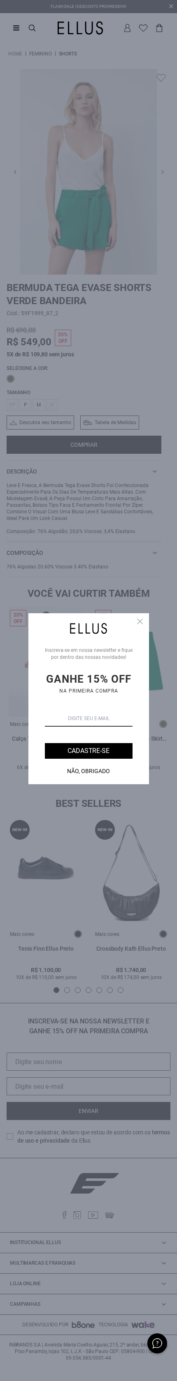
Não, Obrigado (88, 771)
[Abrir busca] (32, 28)
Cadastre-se (88, 751)
